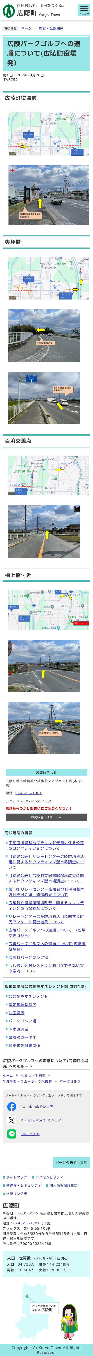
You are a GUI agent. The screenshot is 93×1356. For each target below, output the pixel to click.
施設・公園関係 (51, 28)
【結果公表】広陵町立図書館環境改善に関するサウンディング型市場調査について (46, 878)
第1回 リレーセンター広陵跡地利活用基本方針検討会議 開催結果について (46, 892)
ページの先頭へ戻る (71, 1162)
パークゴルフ (70, 1081)
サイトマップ (17, 1177)
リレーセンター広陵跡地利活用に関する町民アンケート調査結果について (46, 919)
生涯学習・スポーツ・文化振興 (27, 1081)
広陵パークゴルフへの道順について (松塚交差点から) (47, 932)
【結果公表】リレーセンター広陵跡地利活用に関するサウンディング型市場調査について (46, 862)
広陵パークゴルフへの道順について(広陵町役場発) (47, 946)
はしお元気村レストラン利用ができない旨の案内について (46, 968)
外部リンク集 (17, 1193)
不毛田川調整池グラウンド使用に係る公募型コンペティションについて (46, 845)
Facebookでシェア (37, 1106)
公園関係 (16, 1013)
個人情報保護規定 (64, 1185)
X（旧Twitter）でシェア (41, 1120)
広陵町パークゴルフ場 (28, 957)
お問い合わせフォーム (46, 817)
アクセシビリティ (50, 1177)
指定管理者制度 (22, 1004)
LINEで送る (30, 1134)
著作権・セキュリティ (24, 1185)
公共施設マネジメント (28, 996)
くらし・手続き (33, 1075)
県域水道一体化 (22, 1037)
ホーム (26, 28)
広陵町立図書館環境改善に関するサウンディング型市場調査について (46, 905)
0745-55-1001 (28, 793)
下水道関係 (18, 1029)
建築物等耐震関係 (24, 1045)
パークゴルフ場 (22, 1021)
